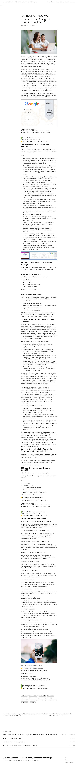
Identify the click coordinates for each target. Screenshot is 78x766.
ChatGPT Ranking (24, 695)
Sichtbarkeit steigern (52, 700)
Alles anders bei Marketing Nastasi (12, 738)
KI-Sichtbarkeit (42, 697)
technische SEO (33, 702)
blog (29, 25)
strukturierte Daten (24, 702)
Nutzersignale (23, 700)
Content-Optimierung (33, 695)
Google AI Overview (50, 695)
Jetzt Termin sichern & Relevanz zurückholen (35, 141)
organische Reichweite (32, 700)
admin (26, 25)
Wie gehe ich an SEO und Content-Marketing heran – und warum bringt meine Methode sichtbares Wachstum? (34, 734)
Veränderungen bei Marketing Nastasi (13, 742)
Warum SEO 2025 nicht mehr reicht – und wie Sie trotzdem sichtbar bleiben (60, 714)
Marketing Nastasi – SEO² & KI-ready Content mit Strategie (20, 2)
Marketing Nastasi (30, 267)
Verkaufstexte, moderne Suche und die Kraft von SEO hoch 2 (20, 745)
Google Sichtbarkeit (24, 697)
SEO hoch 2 (45, 700)
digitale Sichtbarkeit (42, 695)
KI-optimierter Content (34, 697)
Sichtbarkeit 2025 (33, 25)
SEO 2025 (39, 700)
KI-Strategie (49, 697)
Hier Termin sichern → (27, 673)
